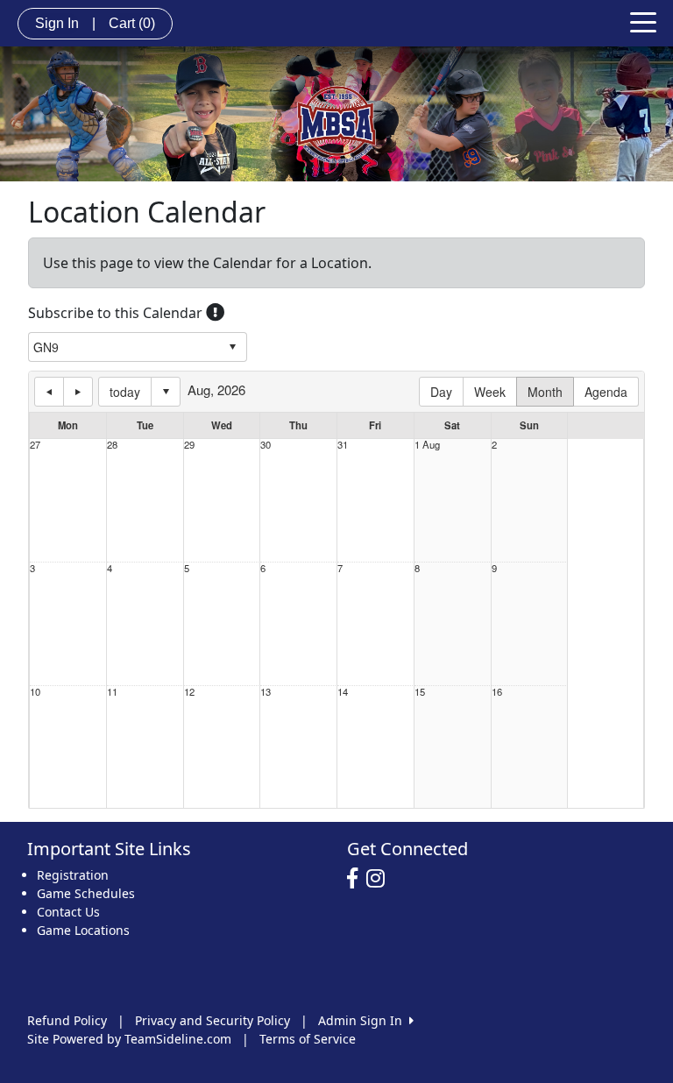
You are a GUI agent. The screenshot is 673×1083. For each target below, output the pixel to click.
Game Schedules (86, 893)
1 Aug (427, 444)
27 (35, 444)
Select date (166, 392)
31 (342, 444)
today (125, 391)
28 (112, 444)
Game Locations (83, 930)
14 (342, 692)
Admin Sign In (363, 1020)
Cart (132, 23)
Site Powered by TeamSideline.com (129, 1038)
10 (35, 692)
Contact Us (68, 911)
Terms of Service (307, 1038)
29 (189, 444)
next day (78, 392)
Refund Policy (67, 1020)
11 (112, 692)
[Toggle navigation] (643, 21)
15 (419, 692)
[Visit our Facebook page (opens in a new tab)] (356, 878)
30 (265, 444)
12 (189, 692)
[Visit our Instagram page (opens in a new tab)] (379, 878)
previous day (49, 392)
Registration (73, 875)
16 (497, 692)
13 (265, 692)
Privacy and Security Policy (212, 1020)
